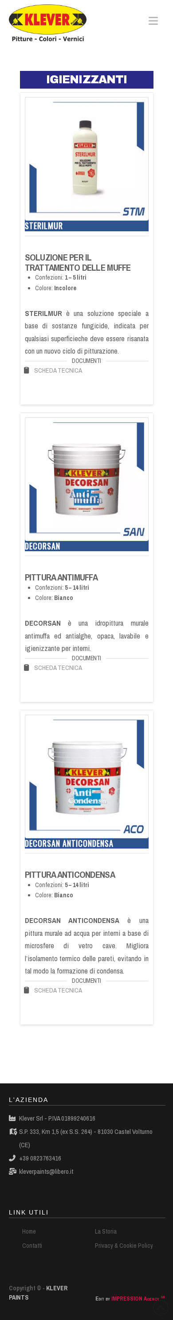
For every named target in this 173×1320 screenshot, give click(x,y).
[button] (153, 21)
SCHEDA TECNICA (58, 370)
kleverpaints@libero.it (46, 1171)
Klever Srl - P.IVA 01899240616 (57, 1118)
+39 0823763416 (40, 1158)
